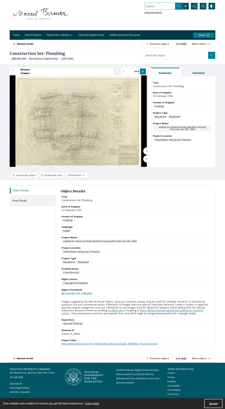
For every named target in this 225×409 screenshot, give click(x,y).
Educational (160, 116)
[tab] (165, 72)
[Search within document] (211, 55)
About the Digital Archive (91, 34)
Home (16, 34)
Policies (171, 373)
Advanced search (153, 12)
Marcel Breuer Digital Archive (43, 58)
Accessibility (174, 385)
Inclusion (172, 381)
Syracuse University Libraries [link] (30, 369)
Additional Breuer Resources (125, 34)
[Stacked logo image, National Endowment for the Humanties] (84, 377)
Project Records (71, 272)
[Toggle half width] (146, 158)
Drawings (159, 106)
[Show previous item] (117, 71)
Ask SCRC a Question (20, 392)
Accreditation (174, 389)
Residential (174, 116)
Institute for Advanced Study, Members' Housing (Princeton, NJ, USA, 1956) (182, 128)
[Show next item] (143, 71)
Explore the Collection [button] (58, 34)
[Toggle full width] (146, 151)
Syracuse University (72, 323)
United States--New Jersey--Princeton (173, 139)
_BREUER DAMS (18, 58)
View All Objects (33, 34)
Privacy (171, 377)
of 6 (136, 71)
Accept (213, 403)
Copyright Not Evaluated (75, 283)
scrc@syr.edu (115, 310)
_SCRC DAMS (67, 58)
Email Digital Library (19, 387)
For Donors (173, 394)
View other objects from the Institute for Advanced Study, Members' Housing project (110, 343)
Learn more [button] (92, 403)
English (66, 230)
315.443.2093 (16, 377)
